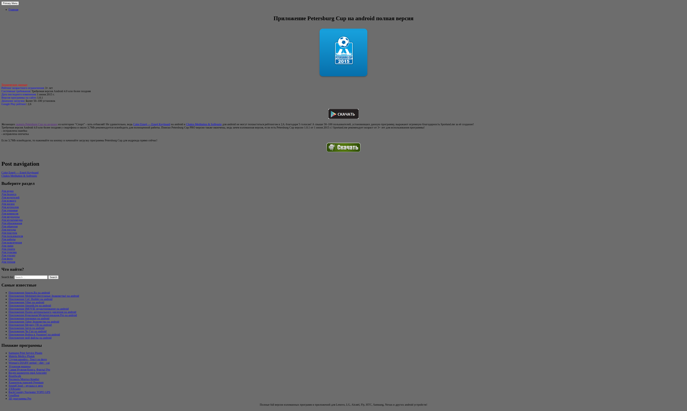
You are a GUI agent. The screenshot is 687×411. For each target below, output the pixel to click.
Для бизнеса (8, 194)
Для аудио (7, 191)
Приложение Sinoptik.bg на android (30, 305)
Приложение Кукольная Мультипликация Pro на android (43, 315)
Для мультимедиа (12, 220)
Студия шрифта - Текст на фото (28, 359)
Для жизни (8, 203)
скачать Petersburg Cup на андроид (36, 124)
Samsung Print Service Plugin (25, 352)
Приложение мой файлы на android (30, 337)
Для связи (7, 245)
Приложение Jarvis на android (26, 328)
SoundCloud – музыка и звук (26, 385)
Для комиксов (9, 213)
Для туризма (9, 252)
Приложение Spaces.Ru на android (29, 292)
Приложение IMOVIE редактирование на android (39, 308)
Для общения (9, 226)
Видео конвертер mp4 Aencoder (28, 372)
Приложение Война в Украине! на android (34, 334)
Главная (13, 9)
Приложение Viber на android (26, 302)
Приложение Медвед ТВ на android (30, 324)
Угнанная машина (20, 366)
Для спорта (8, 249)
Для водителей (10, 197)
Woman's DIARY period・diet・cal (29, 362)
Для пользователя (12, 236)
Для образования (11, 223)
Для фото (7, 258)
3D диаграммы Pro (20, 398)
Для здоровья (9, 210)
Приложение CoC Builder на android (30, 299)
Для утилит (8, 255)
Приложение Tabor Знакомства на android (34, 321)
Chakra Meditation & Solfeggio (204, 124)
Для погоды (8, 229)
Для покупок (9, 232)
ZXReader (15, 388)
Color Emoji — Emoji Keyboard (151, 124)
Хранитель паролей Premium (26, 382)
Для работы (8, 239)
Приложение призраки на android (29, 318)
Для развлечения (11, 242)
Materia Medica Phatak (22, 356)
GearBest (14, 395)
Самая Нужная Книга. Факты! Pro (29, 369)
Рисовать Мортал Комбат (24, 379)
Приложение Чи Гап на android (28, 331)
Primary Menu (10, 3)
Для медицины (10, 216)
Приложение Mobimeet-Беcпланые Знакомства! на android (44, 295)
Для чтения (8, 261)
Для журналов (10, 207)
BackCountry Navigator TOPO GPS (29, 392)
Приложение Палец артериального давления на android (42, 311)
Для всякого (8, 200)
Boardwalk (15, 376)
